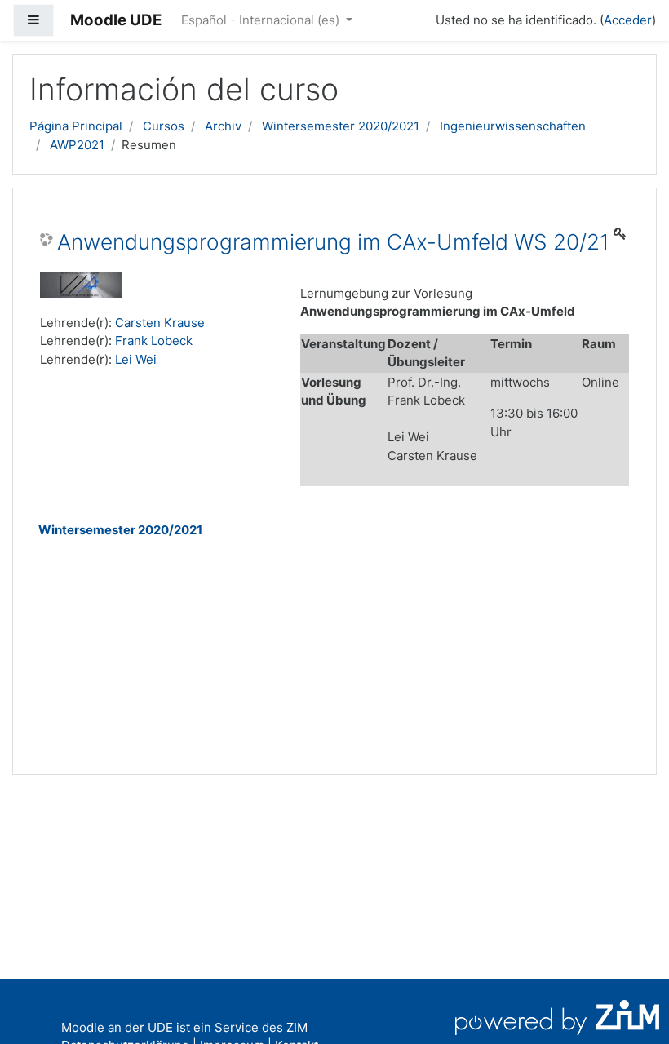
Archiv (223, 126)
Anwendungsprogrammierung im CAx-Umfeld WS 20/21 (333, 241)
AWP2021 (77, 145)
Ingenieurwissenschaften (513, 126)
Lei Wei (136, 359)
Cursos (163, 126)
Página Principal (75, 126)
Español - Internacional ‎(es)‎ (262, 20)
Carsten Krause (160, 322)
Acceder (628, 20)
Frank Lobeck (154, 340)
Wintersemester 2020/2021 (340, 126)
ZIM (297, 1027)
